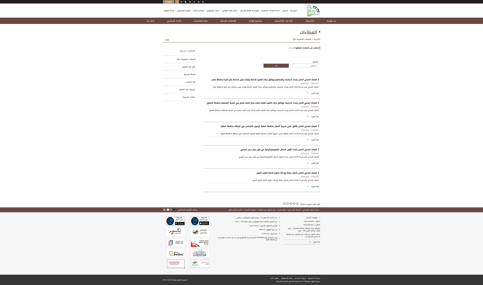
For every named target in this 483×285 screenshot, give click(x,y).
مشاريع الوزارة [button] (255, 21)
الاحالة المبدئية (189, 74)
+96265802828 (308, 225)
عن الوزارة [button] (331, 21)
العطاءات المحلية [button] (228, 21)
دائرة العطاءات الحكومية (270, 10)
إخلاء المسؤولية (286, 278)
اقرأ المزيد (316, 242)
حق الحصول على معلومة (266, 209)
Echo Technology (169, 280)
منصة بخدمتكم (198, 10)
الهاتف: (317, 221)
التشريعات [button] (309, 21)
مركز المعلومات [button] (201, 21)
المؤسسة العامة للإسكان (249, 10)
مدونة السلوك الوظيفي (311, 209)
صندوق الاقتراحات (250, 209)
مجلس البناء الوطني (229, 10)
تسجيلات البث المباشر (187, 89)
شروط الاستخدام (300, 278)
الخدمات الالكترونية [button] (283, 21)
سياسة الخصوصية (314, 278)
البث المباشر (190, 82)
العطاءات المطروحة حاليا (186, 59)
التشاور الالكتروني (183, 10)
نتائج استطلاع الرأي (235, 209)
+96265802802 (308, 221)
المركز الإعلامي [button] (174, 21)
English (168, 2)
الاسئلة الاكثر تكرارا (294, 209)
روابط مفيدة (281, 209)
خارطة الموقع (169, 10)
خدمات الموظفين (213, 10)
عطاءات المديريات (188, 97)
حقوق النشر (274, 278)
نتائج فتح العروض (188, 67)
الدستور (285, 10)
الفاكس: (317, 225)
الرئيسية (293, 10)
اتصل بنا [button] (150, 21)
